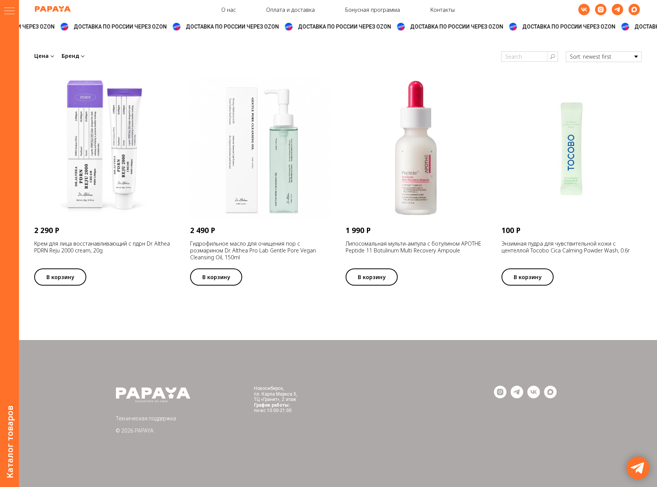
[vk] (584, 9)
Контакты (442, 9)
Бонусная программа (372, 9)
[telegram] (617, 9)
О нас (228, 9)
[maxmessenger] (634, 9)
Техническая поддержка (146, 418)
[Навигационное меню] (9, 11)
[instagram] (600, 9)
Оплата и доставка (290, 9)
